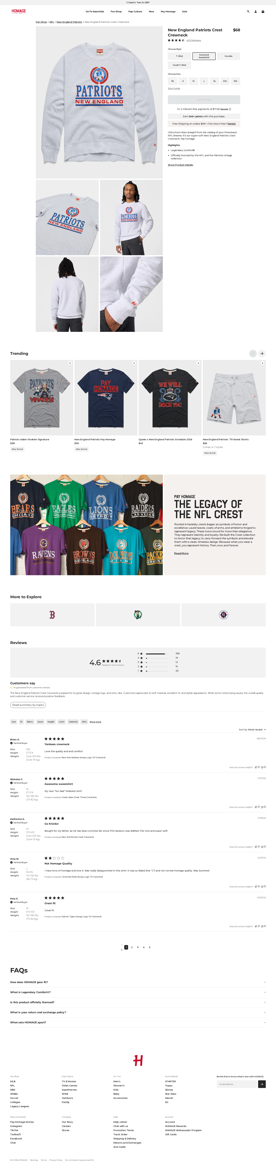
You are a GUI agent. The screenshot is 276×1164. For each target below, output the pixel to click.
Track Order (120, 1134)
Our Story (67, 1122)
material (73, 722)
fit (21, 722)
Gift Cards (171, 1134)
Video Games (69, 1085)
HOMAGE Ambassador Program (183, 1130)
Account (170, 1122)
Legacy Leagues (19, 1106)
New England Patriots (69, 22)
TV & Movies (69, 1081)
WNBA (14, 1093)
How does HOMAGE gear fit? (29, 982)
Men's (116, 1081)
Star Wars (170, 1093)
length (51, 722)
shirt (84, 722)
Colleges (15, 1102)
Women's (118, 1085)
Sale (184, 11)
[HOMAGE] (18, 11)
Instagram (16, 1126)
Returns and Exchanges (127, 1142)
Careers (66, 1126)
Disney (169, 1089)
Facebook (16, 1138)
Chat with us (120, 1126)
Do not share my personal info (79, 1160)
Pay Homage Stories (22, 1122)
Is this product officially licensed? (32, 1002)
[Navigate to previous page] (138, 945)
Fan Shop (41, 22)
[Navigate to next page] (138, 950)
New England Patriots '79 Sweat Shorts (226, 439)
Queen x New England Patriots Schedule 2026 (165, 439)
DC (167, 1102)
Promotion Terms (123, 1130)
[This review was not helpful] (262, 767)
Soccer (14, 1098)
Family (65, 1102)
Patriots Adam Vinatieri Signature (29, 439)
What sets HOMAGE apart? (28, 1022)
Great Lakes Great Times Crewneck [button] (79, 797)
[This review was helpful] (256, 767)
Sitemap (34, 1160)
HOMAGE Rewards (175, 1126)
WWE (65, 1093)
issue (40, 722)
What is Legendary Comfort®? (30, 992)
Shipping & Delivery (124, 1138)
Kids (115, 1089)
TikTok (14, 1130)
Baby (116, 1093)
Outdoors (67, 1098)
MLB (12, 1081)
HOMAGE (22, 1160)
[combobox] (252, 729)
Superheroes (69, 1089)
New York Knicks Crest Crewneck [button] (78, 837)
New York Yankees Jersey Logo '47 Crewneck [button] (84, 757)
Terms (44, 1160)
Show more (95, 722)
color (61, 722)
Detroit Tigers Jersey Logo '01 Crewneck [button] (82, 916)
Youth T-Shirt (179, 65)
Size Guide (174, 88)
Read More (181, 553)
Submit (262, 1084)
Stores (65, 1130)
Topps (168, 1085)
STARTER (170, 1081)
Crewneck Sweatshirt (204, 56)
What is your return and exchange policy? (38, 1012)
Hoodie (228, 56)
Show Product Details (180, 165)
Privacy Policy (56, 1160)
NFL (52, 22)
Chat (13, 1142)
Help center (120, 1122)
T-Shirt (179, 56)
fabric (30, 722)
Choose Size (204, 99)
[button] (263, 11)
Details (232, 123)
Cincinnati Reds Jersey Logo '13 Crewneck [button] (82, 877)
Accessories (120, 1098)
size (14, 722)
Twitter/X (15, 1134)
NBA (12, 1089)
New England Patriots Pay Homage (94, 439)
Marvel (169, 1098)
